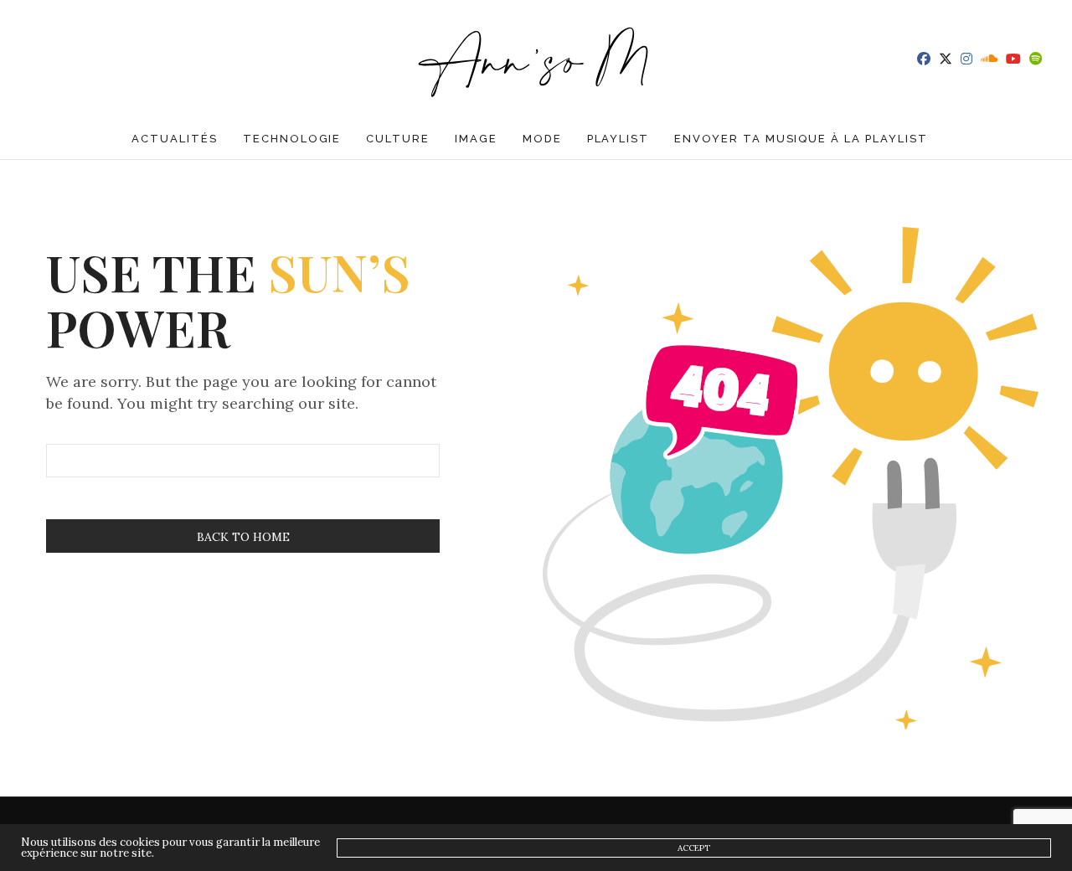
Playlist (618, 138)
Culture (398, 138)
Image (476, 138)
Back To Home (243, 536)
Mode (542, 138)
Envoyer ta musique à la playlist (800, 138)
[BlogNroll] (536, 59)
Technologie (292, 138)
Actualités (174, 138)
